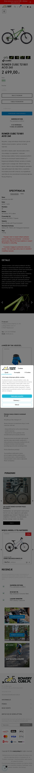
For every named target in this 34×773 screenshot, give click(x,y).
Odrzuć (17, 404)
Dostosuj (16, 400)
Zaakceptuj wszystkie (17, 396)
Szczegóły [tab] (17, 372)
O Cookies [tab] (28, 372)
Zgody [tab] (6, 372)
